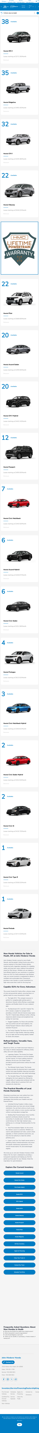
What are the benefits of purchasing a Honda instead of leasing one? (19, 1337)
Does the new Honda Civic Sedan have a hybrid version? (19, 1331)
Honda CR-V (19, 1194)
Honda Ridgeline (19, 1237)
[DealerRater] (16, 1379)
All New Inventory (19, 1244)
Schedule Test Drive (19, 1272)
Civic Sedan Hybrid (19, 1187)
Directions (29, 1395)
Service (14, 1388)
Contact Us (9, 1362)
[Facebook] (4, 1379)
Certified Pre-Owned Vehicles (6, 1399)
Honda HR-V (19, 1208)
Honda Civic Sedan (19, 1180)
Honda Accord (19, 1173)
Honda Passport (19, 1222)
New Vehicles (6, 1403)
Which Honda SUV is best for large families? (16, 1333)
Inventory (6, 1388)
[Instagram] (8, 1379)
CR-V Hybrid (19, 1201)
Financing (21, 1388)
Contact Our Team (19, 1265)
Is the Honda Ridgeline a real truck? (14, 1335)
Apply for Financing (19, 1251)
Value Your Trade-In (19, 1258)
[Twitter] (12, 1379)
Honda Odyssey (19, 1215)
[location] (36, 1)
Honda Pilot (19, 1229)
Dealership (30, 1388)
